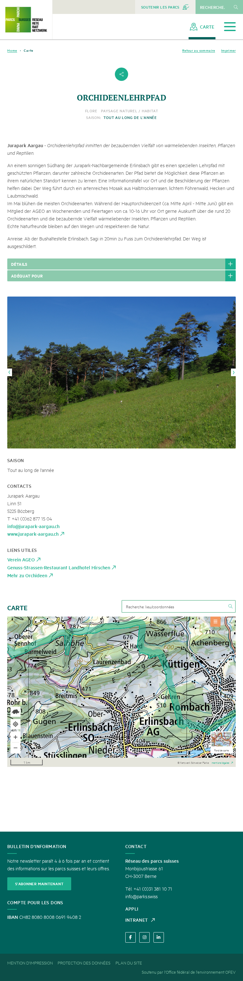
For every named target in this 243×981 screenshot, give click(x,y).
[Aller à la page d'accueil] (26, 19)
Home (12, 50)
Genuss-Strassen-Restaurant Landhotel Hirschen (58, 567)
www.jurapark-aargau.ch (33, 533)
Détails (19, 264)
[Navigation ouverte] (230, 27)
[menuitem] (165, 7)
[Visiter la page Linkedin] (158, 937)
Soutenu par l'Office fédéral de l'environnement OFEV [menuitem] (189, 972)
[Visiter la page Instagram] (144, 937)
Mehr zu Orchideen (27, 575)
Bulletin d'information (36, 846)
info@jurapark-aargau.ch (33, 526)
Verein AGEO (21, 559)
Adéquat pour (27, 275)
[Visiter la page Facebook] (130, 937)
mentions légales (220, 762)
